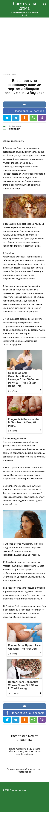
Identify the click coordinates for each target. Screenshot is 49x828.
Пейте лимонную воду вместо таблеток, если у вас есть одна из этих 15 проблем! (24, 751)
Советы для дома (24, 6)
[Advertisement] (24, 43)
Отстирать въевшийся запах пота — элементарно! (24, 770)
